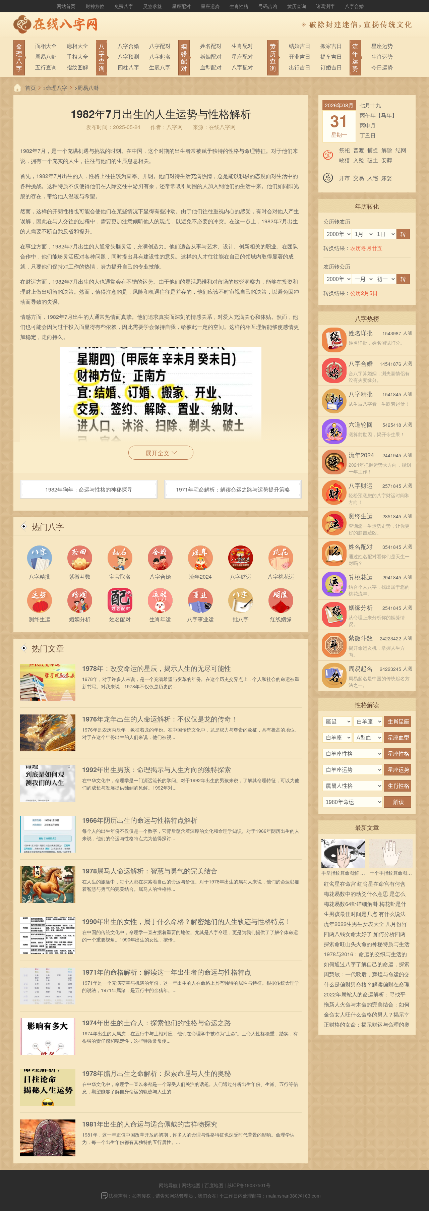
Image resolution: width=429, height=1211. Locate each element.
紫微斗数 (361, 637)
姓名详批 (361, 332)
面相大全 (46, 46)
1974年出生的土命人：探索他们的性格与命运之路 (156, 1022)
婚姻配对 (211, 56)
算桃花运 (361, 576)
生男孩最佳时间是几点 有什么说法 (365, 914)
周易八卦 (46, 56)
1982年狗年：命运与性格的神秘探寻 (88, 489)
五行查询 (46, 67)
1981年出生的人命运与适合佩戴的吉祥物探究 (150, 1123)
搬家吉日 (331, 46)
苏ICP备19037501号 (248, 1185)
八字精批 (361, 393)
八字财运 (361, 485)
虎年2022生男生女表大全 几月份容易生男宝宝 (365, 924)
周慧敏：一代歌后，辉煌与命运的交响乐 (367, 974)
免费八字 (123, 6)
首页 (30, 88)
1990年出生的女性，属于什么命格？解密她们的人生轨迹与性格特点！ (186, 921)
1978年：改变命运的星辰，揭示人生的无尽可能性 (156, 668)
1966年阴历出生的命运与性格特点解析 (139, 820)
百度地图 (213, 1185)
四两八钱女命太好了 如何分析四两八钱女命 (365, 934)
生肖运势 (382, 56)
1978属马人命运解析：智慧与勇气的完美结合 (150, 870)
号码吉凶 (267, 6)
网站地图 (191, 1185)
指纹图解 (77, 67)
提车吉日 (331, 56)
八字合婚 (354, 6)
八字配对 (160, 46)
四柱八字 (128, 67)
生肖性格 (239, 6)
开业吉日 (299, 56)
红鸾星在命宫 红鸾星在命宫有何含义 (365, 884)
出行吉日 (299, 67)
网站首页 (66, 6)
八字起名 (160, 56)
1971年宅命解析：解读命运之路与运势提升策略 (233, 489)
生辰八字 (160, 67)
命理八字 (56, 88)
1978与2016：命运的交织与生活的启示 (365, 954)
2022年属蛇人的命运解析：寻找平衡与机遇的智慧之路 (365, 994)
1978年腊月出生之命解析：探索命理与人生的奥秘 (156, 1073)
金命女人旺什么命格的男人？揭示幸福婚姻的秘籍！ (367, 1015)
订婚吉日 (331, 67)
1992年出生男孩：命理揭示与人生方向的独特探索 (156, 769)
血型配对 (211, 67)
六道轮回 (361, 424)
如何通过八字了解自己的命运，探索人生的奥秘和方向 (367, 964)
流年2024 (361, 454)
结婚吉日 (299, 46)
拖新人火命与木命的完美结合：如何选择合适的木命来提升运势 (367, 1005)
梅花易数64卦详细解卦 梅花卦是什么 (365, 904)
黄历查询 (296, 6)
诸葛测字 (325, 6)
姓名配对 (211, 46)
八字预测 (128, 56)
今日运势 (382, 67)
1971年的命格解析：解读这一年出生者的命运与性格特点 (166, 972)
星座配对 (181, 6)
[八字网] (57, 25)
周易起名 (361, 668)
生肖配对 (242, 46)
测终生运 (361, 515)
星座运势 (210, 6)
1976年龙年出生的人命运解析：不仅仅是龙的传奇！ (160, 718)
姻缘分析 (361, 607)
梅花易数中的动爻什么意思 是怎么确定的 (365, 894)
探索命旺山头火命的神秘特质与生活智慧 (367, 944)
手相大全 (77, 56)
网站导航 (168, 1185)
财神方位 (94, 6)
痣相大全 (77, 46)
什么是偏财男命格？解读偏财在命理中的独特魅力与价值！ (367, 984)
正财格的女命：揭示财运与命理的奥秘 (367, 1025)
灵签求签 (152, 6)
